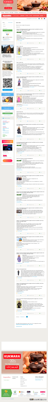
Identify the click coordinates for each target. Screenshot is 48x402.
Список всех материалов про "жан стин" (24, 324)
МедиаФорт (6, 393)
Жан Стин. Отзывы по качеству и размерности (25, 158)
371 (40, 204)
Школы (4, 136)
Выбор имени (29, 12)
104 (40, 295)
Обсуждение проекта (6, 121)
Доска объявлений (6, 132)
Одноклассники (8, 34)
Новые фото (5, 127)
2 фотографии (19, 186)
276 (40, 172)
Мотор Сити (5, 156)
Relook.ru (43, 393)
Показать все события (7, 160)
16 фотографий (19, 88)
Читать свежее (16, 15)
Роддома (4, 134)
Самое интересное (6, 128)
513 (40, 155)
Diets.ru (22, 393)
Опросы (4, 129)
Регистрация (10, 22)
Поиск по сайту (7, 118)
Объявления (7, 12)
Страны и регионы (6, 130)
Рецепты (41, 15)
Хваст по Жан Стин (20, 62)
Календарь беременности (23, 12)
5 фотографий (19, 106)
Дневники (22, 15)
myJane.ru (28, 393)
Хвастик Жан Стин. (20, 111)
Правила (4, 123)
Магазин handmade (4, 18)
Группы (26, 15)
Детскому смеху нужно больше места (7, 62)
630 (40, 90)
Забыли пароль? (5, 28)
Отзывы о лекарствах (35, 12)
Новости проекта (5, 122)
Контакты (14, 378)
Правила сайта (22, 378)
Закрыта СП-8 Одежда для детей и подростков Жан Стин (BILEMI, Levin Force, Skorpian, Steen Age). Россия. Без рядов (30, 30)
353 (40, 249)
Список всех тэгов (19, 326)
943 (40, 188)
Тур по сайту (5, 120)
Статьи (30, 15)
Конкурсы (2, 12)
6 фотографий (19, 56)
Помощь (4, 124)
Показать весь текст (19, 136)
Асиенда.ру (35, 393)
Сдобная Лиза (5, 151)
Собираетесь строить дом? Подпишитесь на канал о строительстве (6, 55)
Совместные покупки (43, 12)
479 (40, 233)
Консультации (36, 15)
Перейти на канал (7, 89)
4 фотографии (19, 40)
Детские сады (5, 135)
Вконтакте (6, 34)
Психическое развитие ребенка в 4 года (6, 104)
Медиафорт (12, 398)
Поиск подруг (12, 12)
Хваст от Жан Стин (20, 46)
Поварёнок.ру (15, 393)
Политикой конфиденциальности (6, 40)
